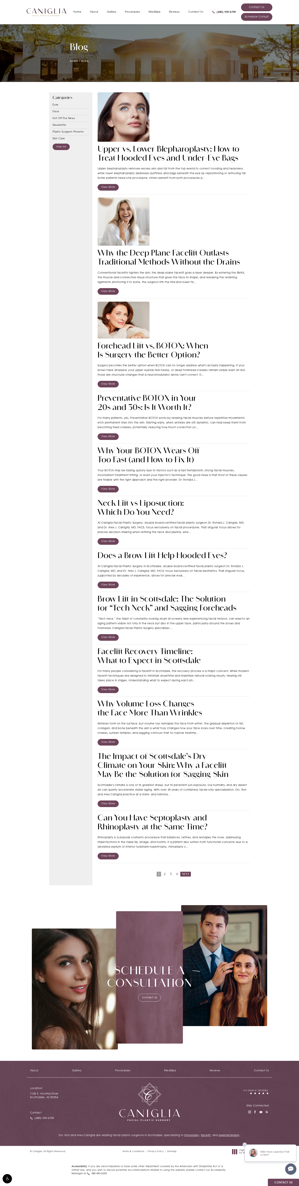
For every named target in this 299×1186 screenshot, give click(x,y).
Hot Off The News (64, 118)
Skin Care (59, 138)
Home (77, 12)
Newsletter (59, 125)
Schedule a (149, 977)
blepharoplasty (229, 1135)
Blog (85, 61)
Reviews (174, 12)
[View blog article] (124, 117)
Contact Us (195, 12)
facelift (206, 1135)
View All (61, 147)
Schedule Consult (257, 17)
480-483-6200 (99, 1173)
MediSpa (154, 12)
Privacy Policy (156, 1151)
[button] (7, 1178)
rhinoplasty (191, 1135)
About (94, 12)
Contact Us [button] (283, 1182)
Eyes (55, 105)
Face (56, 111)
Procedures (132, 12)
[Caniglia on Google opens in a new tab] (267, 1112)
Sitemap (171, 1151)
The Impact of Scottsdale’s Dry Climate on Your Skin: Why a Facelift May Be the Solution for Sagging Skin (163, 766)
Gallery (111, 12)
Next (185, 874)
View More (108, 187)
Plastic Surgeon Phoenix (68, 132)
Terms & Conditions (133, 1151)
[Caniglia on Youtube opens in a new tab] (261, 1112)
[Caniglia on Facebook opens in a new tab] (255, 1112)
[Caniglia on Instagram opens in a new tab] (249, 1112)
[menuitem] (249, 1112)
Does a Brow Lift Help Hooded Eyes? (162, 556)
